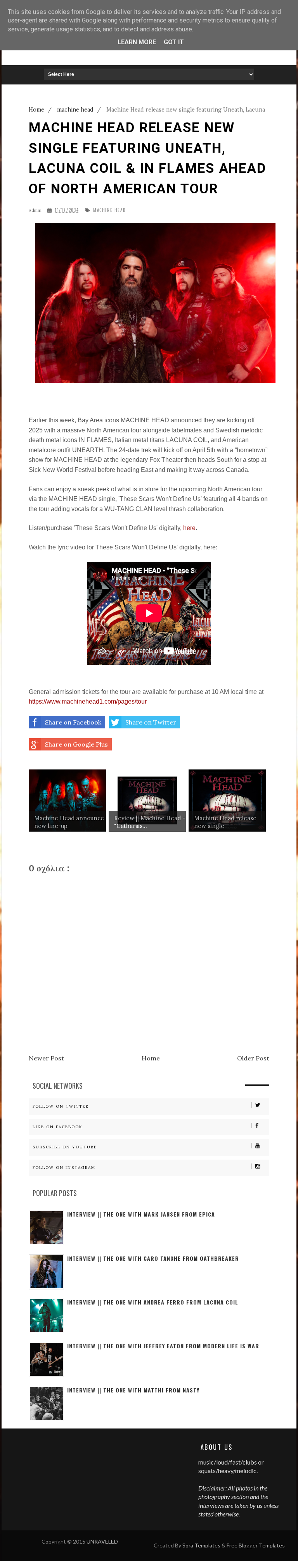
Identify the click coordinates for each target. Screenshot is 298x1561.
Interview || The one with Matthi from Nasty (133, 1390)
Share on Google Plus (76, 744)
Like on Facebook (58, 1126)
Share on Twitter (150, 722)
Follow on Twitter (61, 1106)
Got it (174, 42)
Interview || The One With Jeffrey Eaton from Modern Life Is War (163, 1346)
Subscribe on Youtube (65, 1147)
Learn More (137, 42)
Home (151, 1058)
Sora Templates (201, 1545)
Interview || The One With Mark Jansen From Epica (141, 1214)
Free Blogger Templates (256, 1545)
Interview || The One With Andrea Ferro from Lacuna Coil (152, 1302)
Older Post (253, 1058)
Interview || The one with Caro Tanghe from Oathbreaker (153, 1258)
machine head (109, 210)
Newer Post (46, 1058)
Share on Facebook (73, 722)
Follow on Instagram (64, 1167)
